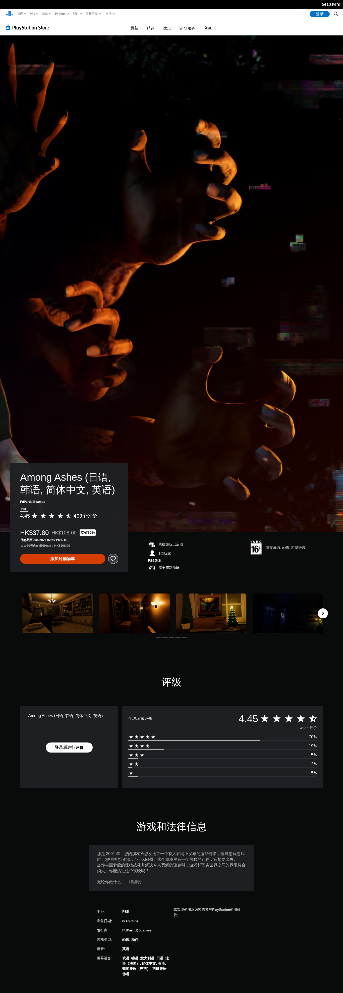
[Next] (323, 613)
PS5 (32, 14)
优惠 (167, 28)
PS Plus (60, 14)
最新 (134, 28)
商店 (20, 14)
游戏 (45, 14)
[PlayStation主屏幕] (9, 14)
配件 (76, 14)
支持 (108, 14)
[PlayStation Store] (28, 27)
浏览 (208, 28)
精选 (151, 28)
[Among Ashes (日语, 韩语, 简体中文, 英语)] (57, 613)
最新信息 (92, 14)
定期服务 (187, 28)
